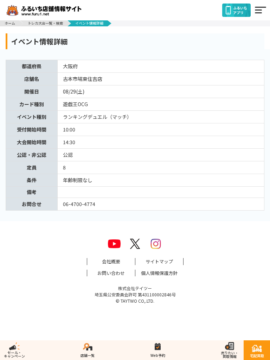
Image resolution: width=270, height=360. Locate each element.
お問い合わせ (111, 273)
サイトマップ (159, 261)
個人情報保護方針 (159, 273)
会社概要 (111, 261)
